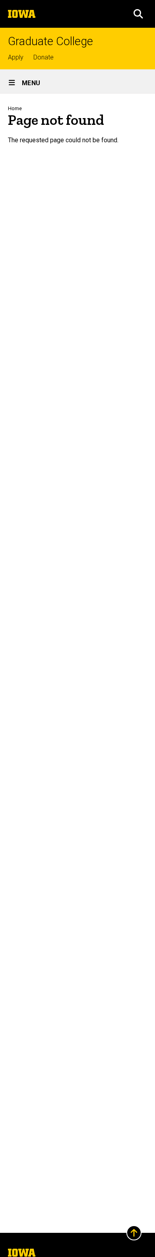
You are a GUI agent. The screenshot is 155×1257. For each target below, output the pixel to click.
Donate (43, 57)
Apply (15, 57)
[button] (138, 14)
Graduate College (50, 41)
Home (15, 108)
